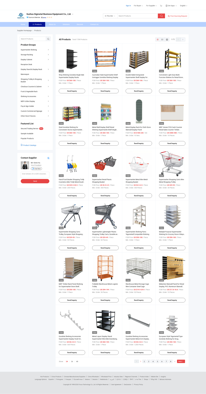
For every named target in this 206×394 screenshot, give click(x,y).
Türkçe (146, 379)
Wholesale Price (106, 376)
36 (72, 361)
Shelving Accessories (28, 96)
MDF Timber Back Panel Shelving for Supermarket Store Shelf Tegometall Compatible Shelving (71, 286)
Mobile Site (154, 376)
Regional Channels (131, 376)
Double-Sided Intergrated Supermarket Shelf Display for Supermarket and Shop (136, 77)
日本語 (125, 379)
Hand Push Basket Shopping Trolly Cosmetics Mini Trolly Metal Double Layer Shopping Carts (71, 182)
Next (180, 361)
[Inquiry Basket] (161, 5)
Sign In (128, 5)
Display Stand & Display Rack (31, 69)
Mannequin (25, 74)
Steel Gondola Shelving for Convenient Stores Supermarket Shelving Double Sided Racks (70, 129)
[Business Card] (48, 158)
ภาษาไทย (138, 379)
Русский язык (78, 379)
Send (35, 181)
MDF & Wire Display (28, 101)
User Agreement (116, 384)
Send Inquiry (72, 91)
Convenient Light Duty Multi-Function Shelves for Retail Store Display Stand (171, 77)
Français (68, 379)
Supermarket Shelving (29, 50)
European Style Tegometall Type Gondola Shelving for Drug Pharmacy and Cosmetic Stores (171, 338)
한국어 (118, 379)
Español (51, 379)
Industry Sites (118, 376)
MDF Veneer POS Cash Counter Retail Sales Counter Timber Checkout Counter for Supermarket (172, 129)
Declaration (127, 384)
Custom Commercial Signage (31, 111)
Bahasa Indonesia (165, 379)
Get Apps (171, 5)
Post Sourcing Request (178, 16)
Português (59, 379)
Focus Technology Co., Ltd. (87, 384)
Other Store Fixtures (28, 116)
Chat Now (37, 169)
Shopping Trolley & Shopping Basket (31, 80)
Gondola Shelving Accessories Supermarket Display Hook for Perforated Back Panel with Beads (71, 338)
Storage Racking (27, 54)
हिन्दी (131, 379)
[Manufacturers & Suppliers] (32, 5)
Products (38, 24)
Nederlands (104, 379)
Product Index (144, 376)
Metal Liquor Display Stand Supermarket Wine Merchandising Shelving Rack (104, 338)
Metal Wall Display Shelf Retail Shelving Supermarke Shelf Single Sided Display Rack (104, 129)
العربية (112, 379)
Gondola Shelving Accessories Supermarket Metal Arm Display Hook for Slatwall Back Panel (137, 338)
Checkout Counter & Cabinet (31, 86)
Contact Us (94, 24)
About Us (52, 24)
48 (77, 361)
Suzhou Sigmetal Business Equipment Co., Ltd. (48, 14)
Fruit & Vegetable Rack (29, 91)
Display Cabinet (26, 59)
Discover (80, 24)
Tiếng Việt (153, 379)
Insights (163, 376)
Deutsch (95, 379)
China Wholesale (93, 376)
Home (23, 24)
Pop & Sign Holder (27, 106)
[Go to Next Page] (183, 39)
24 (67, 361)
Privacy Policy (138, 384)
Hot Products (44, 376)
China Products (56, 376)
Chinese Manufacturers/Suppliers (74, 376)
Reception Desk (26, 64)
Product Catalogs (29, 145)
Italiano (87, 379)
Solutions (66, 24)
